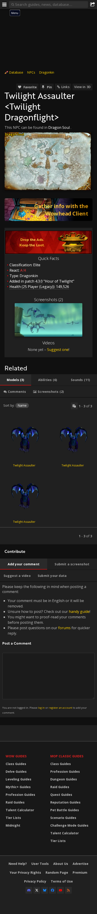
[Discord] (28, 890)
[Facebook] (52, 890)
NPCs (31, 72)
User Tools (40, 863)
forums (64, 627)
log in (41, 707)
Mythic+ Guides (18, 787)
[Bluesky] (44, 890)
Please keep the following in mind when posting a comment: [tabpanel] (46, 649)
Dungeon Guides (63, 779)
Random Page (57, 872)
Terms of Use (62, 881)
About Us (60, 863)
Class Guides (16, 764)
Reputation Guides (65, 802)
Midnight (13, 825)
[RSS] (68, 890)
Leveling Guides (18, 779)
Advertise (80, 863)
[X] (36, 890)
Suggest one (58, 349)
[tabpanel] (48, 471)
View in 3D (82, 87)
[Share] (92, 4)
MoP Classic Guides (66, 756)
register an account (60, 707)
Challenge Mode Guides (69, 825)
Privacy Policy (35, 881)
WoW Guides (16, 756)
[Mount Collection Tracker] (48, 209)
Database (16, 72)
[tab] (15, 380)
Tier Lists (13, 818)
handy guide (79, 611)
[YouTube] (60, 890)
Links (65, 87)
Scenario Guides (63, 818)
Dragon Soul (59, 127)
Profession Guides (20, 794)
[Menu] (4, 4)
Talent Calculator (20, 810)
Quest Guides (61, 794)
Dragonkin (46, 72)
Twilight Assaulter (24, 465)
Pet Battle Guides (64, 810)
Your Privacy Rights (25, 872)
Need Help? (18, 863)
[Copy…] (74, 406)
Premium (80, 872)
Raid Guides (15, 802)
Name (22, 405)
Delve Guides (16, 771)
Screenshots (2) (48, 299)
